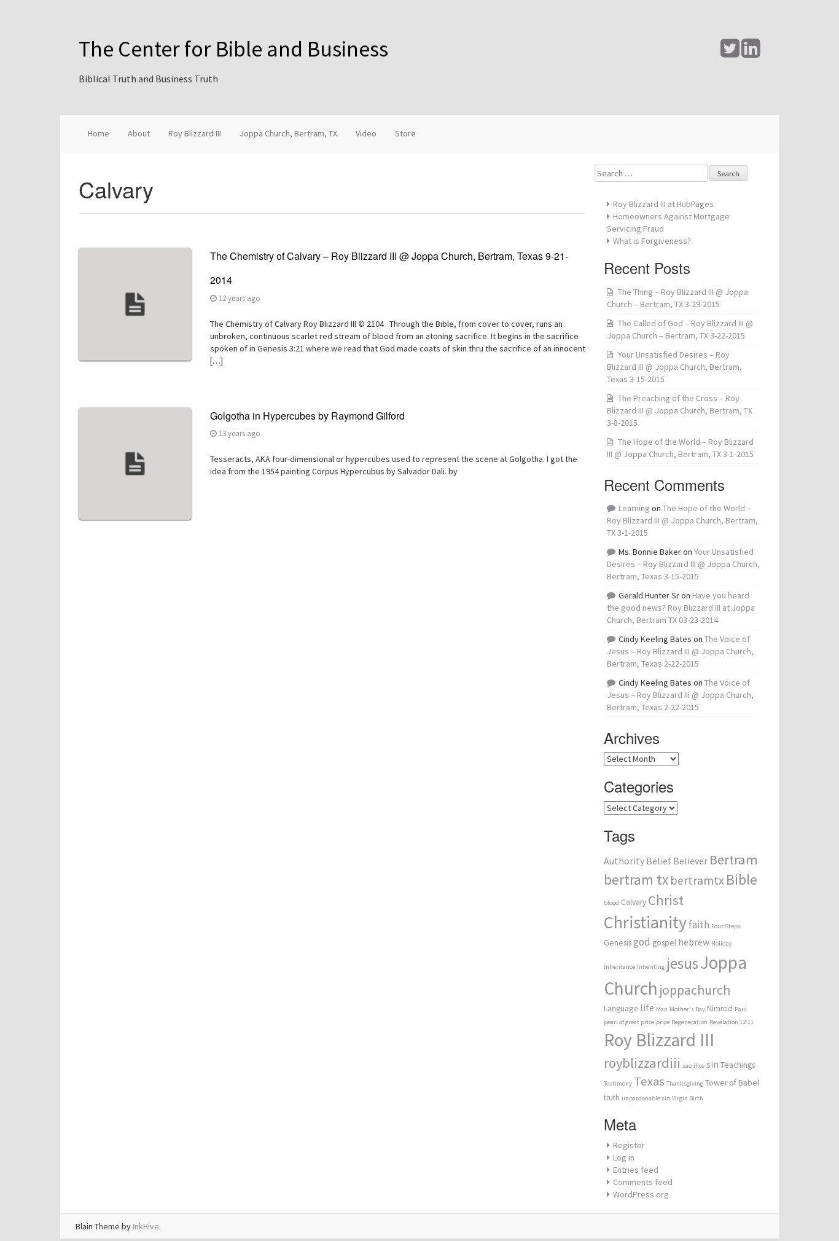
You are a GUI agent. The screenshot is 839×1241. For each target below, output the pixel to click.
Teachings (737, 1065)
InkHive (146, 1226)
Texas (649, 1081)
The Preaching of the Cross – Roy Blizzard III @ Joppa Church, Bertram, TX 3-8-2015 (679, 410)
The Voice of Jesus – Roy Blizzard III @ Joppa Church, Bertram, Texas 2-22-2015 (680, 651)
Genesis (617, 943)
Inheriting (651, 967)
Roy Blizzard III (194, 133)
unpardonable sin (646, 1098)
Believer (690, 861)
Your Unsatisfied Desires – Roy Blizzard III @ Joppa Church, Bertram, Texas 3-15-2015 (674, 367)
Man (662, 1009)
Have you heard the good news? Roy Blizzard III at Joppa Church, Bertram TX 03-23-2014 (681, 607)
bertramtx (697, 880)
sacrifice (693, 1066)
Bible (741, 879)
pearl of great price (629, 1022)
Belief (658, 861)
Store (405, 133)
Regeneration (689, 1022)
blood (611, 903)
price (662, 1022)
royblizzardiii (642, 1062)
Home (98, 133)
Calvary (633, 902)
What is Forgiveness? (652, 240)
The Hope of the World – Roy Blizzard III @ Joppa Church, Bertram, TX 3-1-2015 (682, 520)
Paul (741, 1009)
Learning (634, 508)
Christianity (645, 922)
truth (612, 1097)
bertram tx (636, 879)
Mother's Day (687, 1009)
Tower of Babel (732, 1083)
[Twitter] (729, 52)
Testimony (618, 1083)
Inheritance (619, 967)
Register (629, 1145)
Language (621, 1008)
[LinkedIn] (750, 52)
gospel (664, 943)
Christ (666, 900)
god (641, 942)
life (647, 1008)
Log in (623, 1157)
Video (366, 133)
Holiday (721, 943)
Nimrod (720, 1008)
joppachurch (695, 990)
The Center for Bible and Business (233, 49)
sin (712, 1064)
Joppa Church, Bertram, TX (288, 133)
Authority (624, 861)
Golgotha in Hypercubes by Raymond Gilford (307, 416)
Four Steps (726, 926)
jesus (682, 963)
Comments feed (643, 1182)
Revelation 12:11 (731, 1022)
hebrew (693, 942)
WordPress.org (641, 1194)
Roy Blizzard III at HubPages (663, 203)
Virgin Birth (687, 1098)
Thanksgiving (684, 1083)
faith (699, 924)
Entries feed (635, 1169)
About (139, 133)
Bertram (733, 859)
